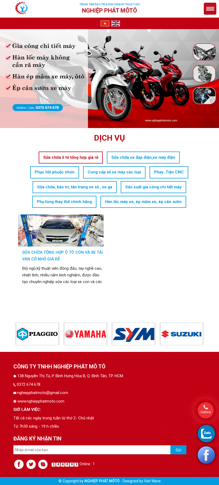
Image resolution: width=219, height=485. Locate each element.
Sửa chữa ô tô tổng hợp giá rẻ (70, 157)
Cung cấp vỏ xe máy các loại (114, 172)
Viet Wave (152, 481)
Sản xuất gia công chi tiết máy (153, 187)
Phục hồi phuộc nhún (55, 172)
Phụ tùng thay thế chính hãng (64, 201)
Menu (210, 9)
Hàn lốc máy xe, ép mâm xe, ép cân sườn (143, 201)
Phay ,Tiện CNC (169, 172)
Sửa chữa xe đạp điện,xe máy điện (143, 157)
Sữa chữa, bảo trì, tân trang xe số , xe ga (74, 187)
